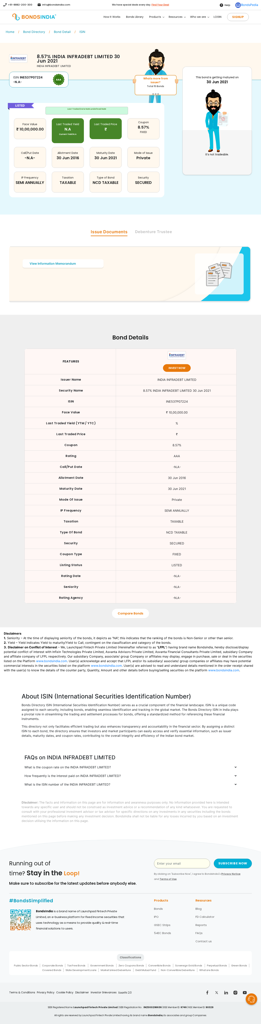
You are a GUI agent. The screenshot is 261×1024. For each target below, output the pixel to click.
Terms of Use (168, 879)
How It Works (112, 17)
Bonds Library (134, 17)
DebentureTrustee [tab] (153, 231)
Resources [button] (175, 17)
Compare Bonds (130, 613)
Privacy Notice (230, 874)
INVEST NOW (177, 368)
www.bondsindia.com (51, 661)
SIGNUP (238, 17)
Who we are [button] (198, 17)
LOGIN (217, 17)
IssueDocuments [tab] (109, 231)
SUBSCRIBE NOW (232, 863)
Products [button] (155, 17)
